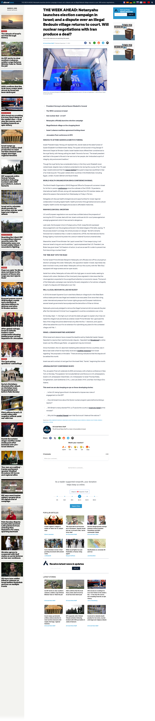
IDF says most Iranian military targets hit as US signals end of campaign (11, 498)
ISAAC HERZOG (82, 420)
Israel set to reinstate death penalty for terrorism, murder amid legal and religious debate (11, 210)
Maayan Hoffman (70, 555)
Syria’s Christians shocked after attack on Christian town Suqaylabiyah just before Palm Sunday (10, 388)
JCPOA (51, 422)
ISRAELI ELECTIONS (92, 420)
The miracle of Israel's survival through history (11, 35)
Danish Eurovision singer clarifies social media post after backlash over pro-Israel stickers (11, 443)
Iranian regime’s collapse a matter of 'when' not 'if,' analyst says (53, 528)
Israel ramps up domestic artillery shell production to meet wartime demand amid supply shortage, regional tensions (11, 151)
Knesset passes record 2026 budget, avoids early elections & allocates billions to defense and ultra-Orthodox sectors (11, 303)
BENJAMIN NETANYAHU (56, 420)
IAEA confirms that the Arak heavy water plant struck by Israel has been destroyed (11, 89)
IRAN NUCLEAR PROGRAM (70, 420)
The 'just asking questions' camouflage (11, 362)
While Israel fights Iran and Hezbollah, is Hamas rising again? (74, 551)
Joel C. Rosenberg (92, 600)
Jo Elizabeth (47, 555)
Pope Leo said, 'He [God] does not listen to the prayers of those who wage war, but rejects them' (12, 274)
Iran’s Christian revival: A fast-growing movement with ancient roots (54, 551)
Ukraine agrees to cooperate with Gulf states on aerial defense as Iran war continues (12, 555)
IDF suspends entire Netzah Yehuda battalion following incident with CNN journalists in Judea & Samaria (11, 181)
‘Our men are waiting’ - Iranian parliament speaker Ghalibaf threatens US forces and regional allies (11, 471)
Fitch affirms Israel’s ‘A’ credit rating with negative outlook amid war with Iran (11, 415)
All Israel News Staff (48, 43)
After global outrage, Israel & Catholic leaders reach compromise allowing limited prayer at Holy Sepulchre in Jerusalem (12, 333)
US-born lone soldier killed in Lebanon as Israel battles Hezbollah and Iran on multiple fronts (12, 582)
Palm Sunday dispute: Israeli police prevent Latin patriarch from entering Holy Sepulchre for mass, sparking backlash (11, 527)
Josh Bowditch (91, 555)
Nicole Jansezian (49, 534)
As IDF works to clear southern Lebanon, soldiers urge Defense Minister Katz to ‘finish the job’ (11, 62)
